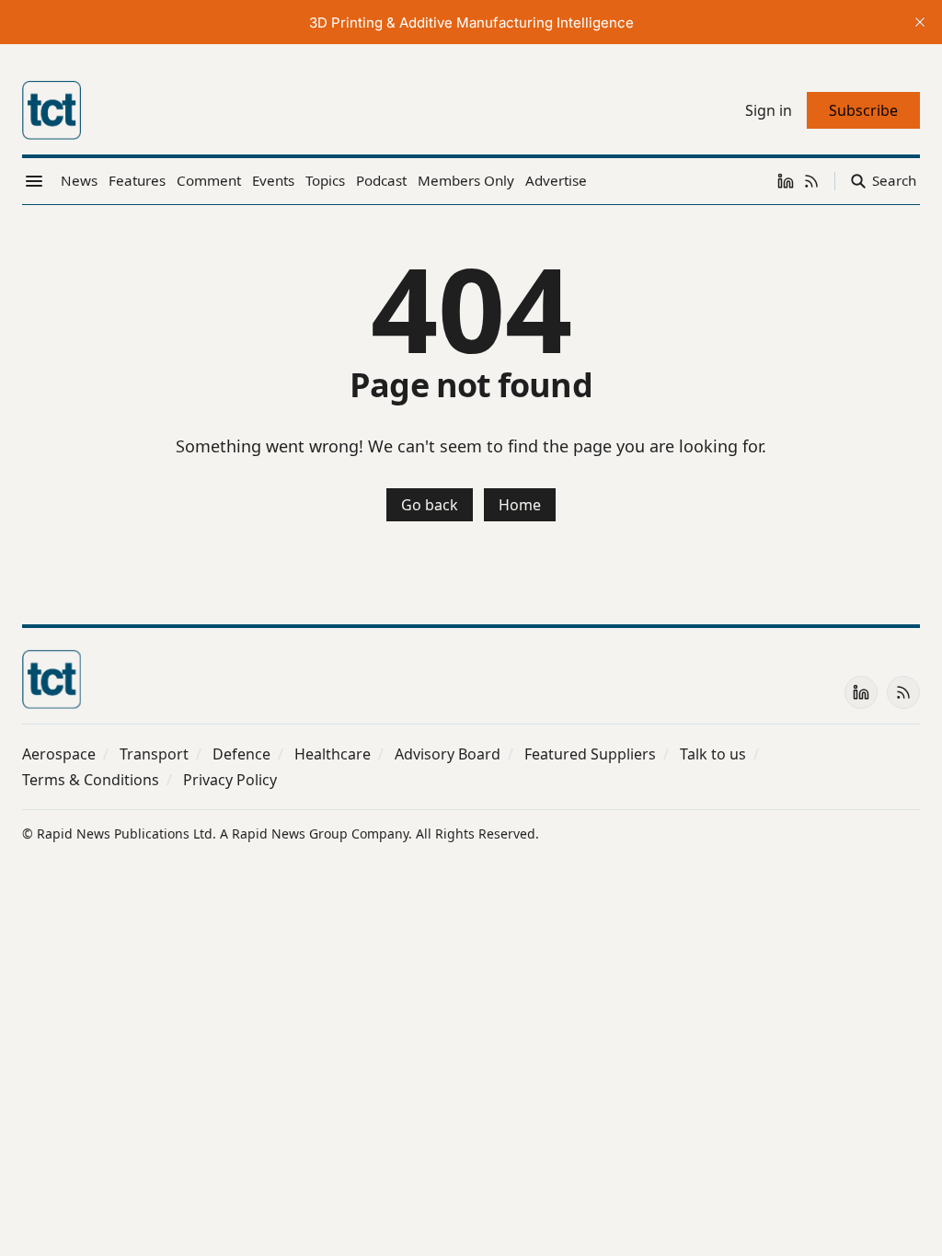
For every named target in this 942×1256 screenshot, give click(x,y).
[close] (920, 22)
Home (520, 505)
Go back (429, 505)
